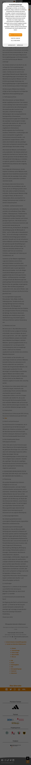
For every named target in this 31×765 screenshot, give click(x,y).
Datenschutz (11, 45)
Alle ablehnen (15, 40)
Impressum (20, 45)
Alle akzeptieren (16, 35)
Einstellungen (15, 38)
